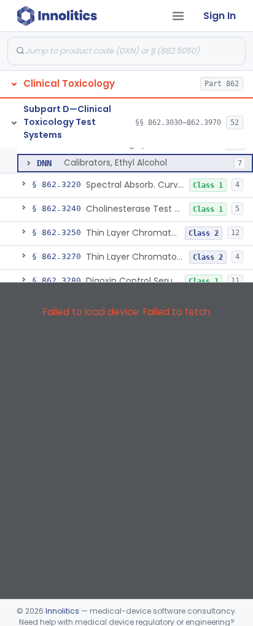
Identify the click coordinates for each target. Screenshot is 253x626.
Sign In (219, 16)
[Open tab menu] (178, 16)
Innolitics (62, 611)
